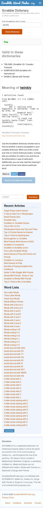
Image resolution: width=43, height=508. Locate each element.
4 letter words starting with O (16, 406)
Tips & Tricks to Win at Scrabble (17, 281)
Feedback (17, 502)
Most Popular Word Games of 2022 (19, 241)
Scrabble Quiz (10, 219)
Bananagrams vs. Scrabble (15, 238)
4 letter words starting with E (16, 403)
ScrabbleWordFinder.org (23, 494)
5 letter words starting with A (16, 419)
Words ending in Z (12, 332)
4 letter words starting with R (16, 409)
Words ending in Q (12, 335)
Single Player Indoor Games (16, 210)
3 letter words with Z (12, 381)
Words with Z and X (12, 310)
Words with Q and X (12, 323)
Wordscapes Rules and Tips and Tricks (20, 229)
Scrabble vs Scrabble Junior (16, 247)
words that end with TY (13, 354)
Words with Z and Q (12, 314)
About (7, 502)
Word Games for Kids (13, 263)
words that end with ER (14, 351)
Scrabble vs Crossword (14, 244)
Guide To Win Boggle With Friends (18, 272)
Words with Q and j (12, 326)
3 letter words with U (12, 388)
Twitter (13, 174)
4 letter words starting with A (16, 400)
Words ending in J (11, 338)
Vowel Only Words (12, 298)
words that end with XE (14, 360)
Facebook (21, 174)
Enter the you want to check (13, 21)
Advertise (28, 502)
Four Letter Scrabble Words (15, 250)
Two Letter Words (11, 292)
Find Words (33, 197)
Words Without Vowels (13, 301)
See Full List (9, 431)
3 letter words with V (12, 394)
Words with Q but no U (13, 304)
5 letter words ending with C (16, 425)
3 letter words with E (12, 385)
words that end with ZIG (14, 375)
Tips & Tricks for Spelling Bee (16, 235)
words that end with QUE (14, 347)
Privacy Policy (8, 497)
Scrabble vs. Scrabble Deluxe (16, 223)
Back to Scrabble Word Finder (18, 180)
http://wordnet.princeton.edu (13, 135)
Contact (38, 502)
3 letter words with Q (12, 391)
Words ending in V (12, 341)
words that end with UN (14, 357)
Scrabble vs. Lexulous (13, 260)
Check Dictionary (12, 32)
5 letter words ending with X (15, 422)
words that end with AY (13, 366)
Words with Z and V (12, 317)
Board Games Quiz (12, 216)
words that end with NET (14, 369)
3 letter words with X (12, 378)
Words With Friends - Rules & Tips (18, 275)
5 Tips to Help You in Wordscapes (18, 213)
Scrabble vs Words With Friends (17, 278)
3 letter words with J (12, 397)
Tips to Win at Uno (12, 226)
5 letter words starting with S (16, 415)
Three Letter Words (12, 295)
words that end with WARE (15, 372)
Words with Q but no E (13, 307)
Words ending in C (12, 344)
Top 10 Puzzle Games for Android (18, 232)
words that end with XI (13, 363)
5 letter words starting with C (16, 412)
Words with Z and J (12, 320)
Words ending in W (12, 329)
